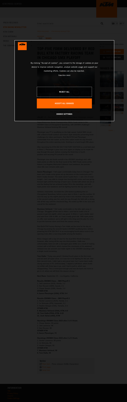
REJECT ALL (64, 92)
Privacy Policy (62, 75)
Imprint (68, 75)
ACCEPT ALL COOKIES (64, 103)
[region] (64, 80)
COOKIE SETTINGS (64, 114)
